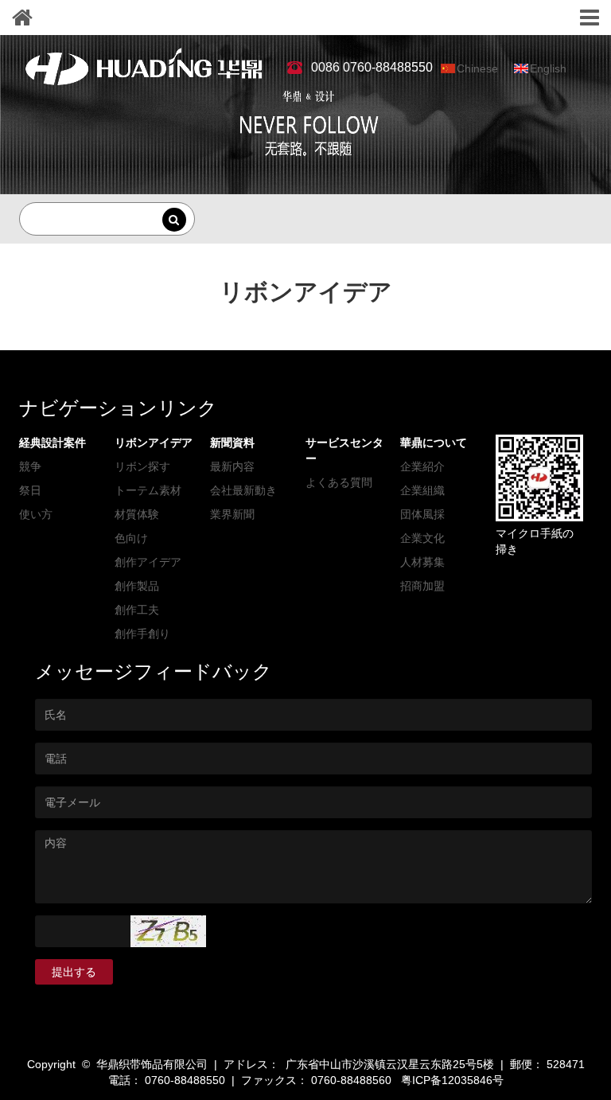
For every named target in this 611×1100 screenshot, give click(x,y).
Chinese (477, 68)
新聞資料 (232, 442)
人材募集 (422, 562)
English (548, 68)
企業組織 (422, 490)
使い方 (36, 514)
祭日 (30, 490)
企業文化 (422, 538)
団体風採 (422, 514)
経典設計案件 (52, 442)
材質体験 (137, 514)
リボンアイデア (154, 442)
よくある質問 (339, 482)
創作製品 (137, 585)
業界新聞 (232, 514)
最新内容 (232, 466)
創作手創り (142, 633)
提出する (74, 971)
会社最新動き (243, 490)
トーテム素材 (148, 490)
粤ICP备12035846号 (452, 1080)
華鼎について (433, 442)
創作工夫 (137, 609)
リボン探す (142, 466)
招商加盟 (422, 585)
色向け (131, 538)
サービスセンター (344, 450)
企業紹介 (422, 466)
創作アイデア (148, 562)
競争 (30, 466)
